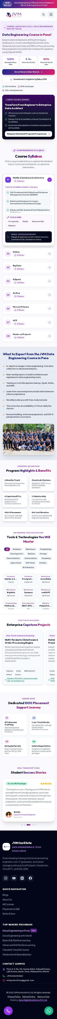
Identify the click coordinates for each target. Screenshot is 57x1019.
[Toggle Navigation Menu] (51, 14)
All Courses (8, 904)
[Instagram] (6, 878)
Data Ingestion (16, 554)
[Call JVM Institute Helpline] (8, 1010)
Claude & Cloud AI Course (16, 949)
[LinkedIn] (22, 878)
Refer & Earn (9, 913)
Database (17, 549)
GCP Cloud (30, 563)
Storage (43, 554)
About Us (7, 899)
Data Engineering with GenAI (17, 935)
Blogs (5, 894)
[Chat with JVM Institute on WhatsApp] (48, 1010)
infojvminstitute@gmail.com (20, 980)
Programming (45, 549)
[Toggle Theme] (43, 14)
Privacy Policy (14, 996)
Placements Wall (11, 909)
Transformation (13, 558)
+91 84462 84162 (15, 976)
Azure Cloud (16, 563)
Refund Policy (28, 996)
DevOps (42, 563)
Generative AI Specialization (17, 954)
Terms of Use (43, 996)
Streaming (46, 558)
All (7, 549)
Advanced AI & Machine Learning (19, 945)
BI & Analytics (28, 567)
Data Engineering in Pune (19, 930)
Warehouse (30, 549)
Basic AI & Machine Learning (16, 940)
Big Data (31, 554)
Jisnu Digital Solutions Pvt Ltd (33, 1000)
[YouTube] (14, 878)
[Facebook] (30, 878)
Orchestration (31, 558)
